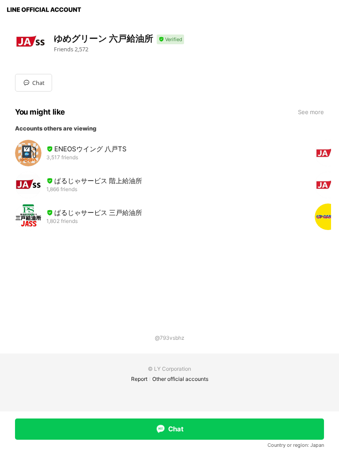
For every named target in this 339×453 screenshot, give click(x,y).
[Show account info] (170, 40)
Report (139, 379)
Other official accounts (180, 379)
